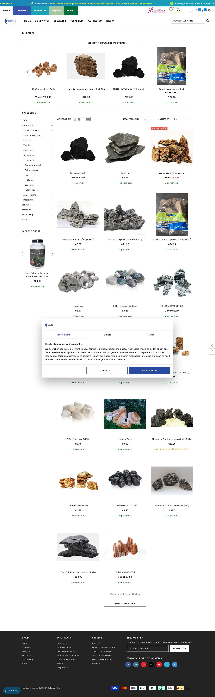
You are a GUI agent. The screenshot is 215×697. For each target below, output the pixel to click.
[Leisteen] (125, 148)
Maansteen (78, 306)
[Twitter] (167, 664)
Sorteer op (163, 119)
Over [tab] (151, 334)
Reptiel (56, 10)
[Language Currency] (209, 10)
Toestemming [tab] (63, 334)
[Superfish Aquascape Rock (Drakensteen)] (172, 66)
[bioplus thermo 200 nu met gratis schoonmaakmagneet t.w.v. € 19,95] (37, 254)
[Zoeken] (208, 21)
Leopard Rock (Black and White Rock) (172, 505)
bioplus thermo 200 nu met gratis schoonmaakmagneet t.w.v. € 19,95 (37, 275)
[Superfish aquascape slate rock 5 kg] (78, 547)
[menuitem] (37, 120)
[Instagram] (136, 664)
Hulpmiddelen (31, 190)
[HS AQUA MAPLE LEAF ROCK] (43, 66)
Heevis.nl (26, 688)
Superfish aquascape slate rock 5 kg (78, 572)
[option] (37, 263)
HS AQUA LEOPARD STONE (172, 306)
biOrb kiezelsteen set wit (78, 439)
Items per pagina (131, 119)
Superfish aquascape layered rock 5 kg (86, 89)
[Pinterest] (143, 664)
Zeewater (21, 10)
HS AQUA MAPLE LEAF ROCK (43, 89)
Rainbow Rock (125, 439)
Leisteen (125, 173)
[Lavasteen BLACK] (78, 148)
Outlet (71, 10)
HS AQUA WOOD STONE (125, 572)
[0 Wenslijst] (197, 10)
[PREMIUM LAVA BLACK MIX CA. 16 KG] (129, 66)
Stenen (30, 180)
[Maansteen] (78, 281)
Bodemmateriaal (33, 165)
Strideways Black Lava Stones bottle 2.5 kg (172, 439)
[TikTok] (151, 664)
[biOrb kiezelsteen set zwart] (125, 480)
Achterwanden (31, 170)
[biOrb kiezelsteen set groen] (125, 281)
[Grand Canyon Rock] (78, 480)
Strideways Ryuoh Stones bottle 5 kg (125, 239)
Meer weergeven (125, 603)
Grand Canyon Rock (78, 505)
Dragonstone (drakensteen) (172, 173)
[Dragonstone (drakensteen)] (172, 148)
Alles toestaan (149, 370)
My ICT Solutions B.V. (50, 688)
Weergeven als (64, 119)
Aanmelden (179, 648)
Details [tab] (107, 334)
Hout (27, 175)
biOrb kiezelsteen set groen (125, 306)
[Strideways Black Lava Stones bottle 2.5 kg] (172, 414)
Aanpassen (105, 370)
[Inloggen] (191, 10)
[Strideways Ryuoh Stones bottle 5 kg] (125, 214)
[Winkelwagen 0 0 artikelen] (203, 10)
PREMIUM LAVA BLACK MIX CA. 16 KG (129, 89)
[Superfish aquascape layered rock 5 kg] (86, 66)
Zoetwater (40, 10)
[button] (37, 125)
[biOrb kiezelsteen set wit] (78, 414)
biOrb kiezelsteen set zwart (125, 505)
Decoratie (29, 185)
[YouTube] (159, 664)
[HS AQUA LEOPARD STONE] (172, 281)
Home (6, 10)
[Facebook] (128, 664)
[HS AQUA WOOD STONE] (125, 547)
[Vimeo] (174, 664)
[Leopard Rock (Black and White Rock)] (172, 480)
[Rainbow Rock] (125, 414)
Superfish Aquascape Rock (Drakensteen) (171, 91)
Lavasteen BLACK (78, 173)
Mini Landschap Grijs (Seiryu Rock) (78, 239)
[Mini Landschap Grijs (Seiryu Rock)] (78, 214)
